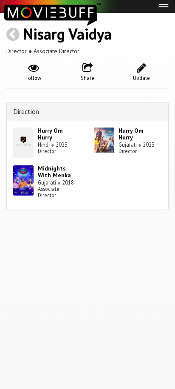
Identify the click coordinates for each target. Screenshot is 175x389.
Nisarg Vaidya (67, 34)
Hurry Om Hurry (50, 134)
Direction (26, 111)
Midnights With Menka (54, 172)
